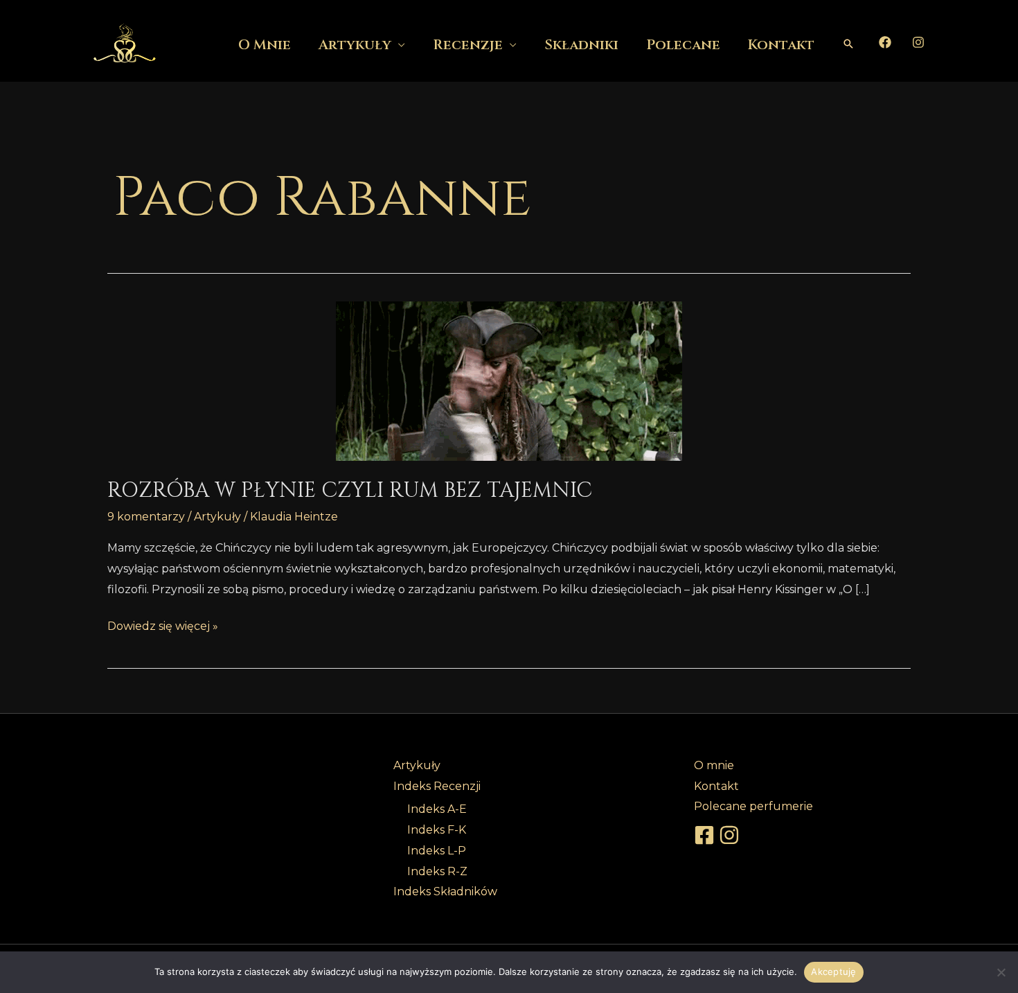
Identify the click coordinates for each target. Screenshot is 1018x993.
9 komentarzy (146, 516)
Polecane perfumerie (753, 806)
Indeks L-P (436, 850)
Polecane (683, 44)
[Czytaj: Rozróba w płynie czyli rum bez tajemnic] (509, 381)
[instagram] (731, 835)
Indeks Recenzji (437, 786)
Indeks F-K (436, 829)
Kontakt (781, 44)
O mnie (264, 44)
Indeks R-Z (437, 871)
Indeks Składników (445, 891)
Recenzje (468, 44)
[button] (848, 43)
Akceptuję (833, 971)
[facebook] (706, 835)
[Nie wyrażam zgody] (1001, 972)
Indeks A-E (437, 809)
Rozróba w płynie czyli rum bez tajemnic (349, 490)
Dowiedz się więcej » (162, 624)
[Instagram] (918, 42)
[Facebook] (885, 42)
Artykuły (355, 44)
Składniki (581, 44)
